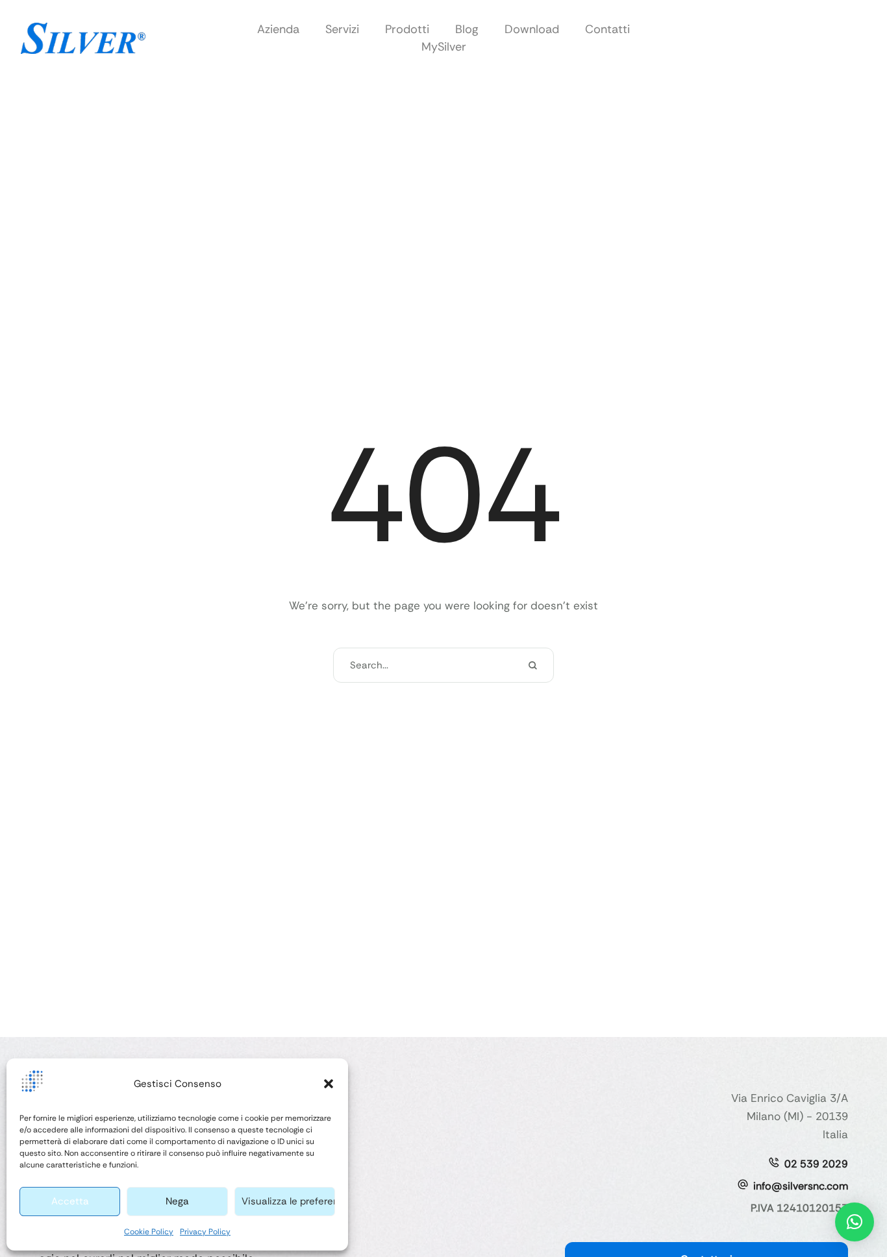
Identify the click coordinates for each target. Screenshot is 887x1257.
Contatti (607, 29)
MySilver (443, 47)
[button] (328, 1083)
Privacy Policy (205, 1231)
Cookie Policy (148, 1231)
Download (532, 29)
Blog (467, 29)
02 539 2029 (816, 1164)
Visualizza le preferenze (288, 1201)
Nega (177, 1201)
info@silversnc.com (800, 1186)
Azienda (278, 29)
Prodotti (407, 29)
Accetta (70, 1201)
